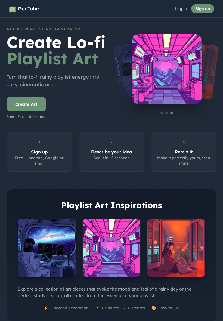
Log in (181, 8)
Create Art (26, 104)
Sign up (203, 8)
